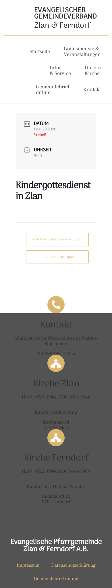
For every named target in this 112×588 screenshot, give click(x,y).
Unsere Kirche (93, 70)
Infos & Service (60, 70)
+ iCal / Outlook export (57, 257)
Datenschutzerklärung (73, 565)
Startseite (40, 51)
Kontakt (92, 89)
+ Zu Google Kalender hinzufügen (57, 239)
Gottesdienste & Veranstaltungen (82, 51)
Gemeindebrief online (52, 89)
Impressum (28, 565)
